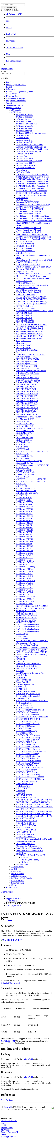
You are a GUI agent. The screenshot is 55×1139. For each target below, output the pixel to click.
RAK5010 (20, 661)
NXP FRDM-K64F (24, 315)
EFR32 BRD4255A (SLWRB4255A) (31, 304)
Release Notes (12, 887)
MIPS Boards (16, 871)
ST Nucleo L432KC (24, 583)
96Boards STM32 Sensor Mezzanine (31, 133)
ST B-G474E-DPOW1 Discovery (30, 188)
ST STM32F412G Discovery (28, 737)
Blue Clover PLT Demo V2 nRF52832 (32, 234)
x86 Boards (16, 110)
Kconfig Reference (13, 61)
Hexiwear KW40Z (24, 345)
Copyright (7, 1107)
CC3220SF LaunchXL (25, 248)
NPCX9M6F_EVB (24, 433)
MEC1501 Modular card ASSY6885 (31, 371)
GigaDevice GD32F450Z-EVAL (29, 336)
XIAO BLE (21, 853)
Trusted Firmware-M (14, 47)
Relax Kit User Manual (10, 983)
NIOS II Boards (17, 874)
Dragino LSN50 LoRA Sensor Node (31, 276)
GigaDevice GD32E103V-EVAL (29, 327)
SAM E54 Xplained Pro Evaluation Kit (32, 179)
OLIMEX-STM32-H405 (26, 615)
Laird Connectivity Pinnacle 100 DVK (32, 647)
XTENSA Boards (18, 876)
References (25, 862)
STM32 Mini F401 (24, 733)
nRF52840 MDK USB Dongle (29, 461)
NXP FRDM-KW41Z (25, 322)
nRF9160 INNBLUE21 (26, 488)
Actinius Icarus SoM (24, 142)
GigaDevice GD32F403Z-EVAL (29, 331)
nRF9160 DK (22, 495)
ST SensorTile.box (23, 703)
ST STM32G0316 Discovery (28, 756)
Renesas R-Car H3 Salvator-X (28, 664)
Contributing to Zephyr (15, 98)
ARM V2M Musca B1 (25, 834)
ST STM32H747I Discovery (28, 765)
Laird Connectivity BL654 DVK (29, 214)
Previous (9, 1100)
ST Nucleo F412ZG (24, 527)
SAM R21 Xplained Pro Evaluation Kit (32, 184)
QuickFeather (21, 657)
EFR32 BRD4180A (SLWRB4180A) (31, 299)
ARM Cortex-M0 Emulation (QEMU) (31, 650)
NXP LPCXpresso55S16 (26, 364)
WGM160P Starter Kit (25, 283)
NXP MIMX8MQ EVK (26, 389)
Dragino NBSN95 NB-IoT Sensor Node (32, 278)
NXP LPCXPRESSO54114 (27, 359)
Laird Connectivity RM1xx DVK (29, 673)
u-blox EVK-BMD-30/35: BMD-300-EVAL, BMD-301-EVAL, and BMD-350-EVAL (34, 801)
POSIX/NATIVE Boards (21, 878)
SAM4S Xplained (23, 689)
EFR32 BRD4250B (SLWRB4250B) (31, 301)
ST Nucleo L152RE (24, 578)
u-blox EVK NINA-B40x (26, 825)
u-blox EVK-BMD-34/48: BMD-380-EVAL (34, 816)
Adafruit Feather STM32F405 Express (32, 149)
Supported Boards (13, 108)
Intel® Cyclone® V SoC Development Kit (33, 267)
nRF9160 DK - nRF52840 (27, 493)
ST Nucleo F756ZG (24, 541)
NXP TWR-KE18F (24, 795)
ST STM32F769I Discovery (27, 754)
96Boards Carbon (23, 121)
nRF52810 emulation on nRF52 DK (31, 481)
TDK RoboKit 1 (23, 786)
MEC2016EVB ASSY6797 (27, 377)
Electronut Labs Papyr (25, 463)
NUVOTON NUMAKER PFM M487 (32, 606)
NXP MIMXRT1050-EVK (27, 401)
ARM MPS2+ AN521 (25, 424)
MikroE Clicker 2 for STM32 (28, 380)
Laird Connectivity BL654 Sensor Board (32, 216)
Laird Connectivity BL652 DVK (29, 209)
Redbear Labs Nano (24, 440)
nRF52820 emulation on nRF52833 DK (32, 451)
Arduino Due (21, 156)
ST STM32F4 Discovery (26, 744)
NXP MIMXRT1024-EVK (27, 398)
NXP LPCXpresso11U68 (26, 357)
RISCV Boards (17, 880)
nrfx (7, 21)
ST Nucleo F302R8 (24, 511)
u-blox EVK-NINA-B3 (25, 823)
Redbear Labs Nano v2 (25, 474)
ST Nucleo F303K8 (24, 514)
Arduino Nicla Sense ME (26, 165)
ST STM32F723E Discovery (28, 747)
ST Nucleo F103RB (24, 507)
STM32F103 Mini (23, 728)
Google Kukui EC (23, 341)
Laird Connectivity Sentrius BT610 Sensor (33, 239)
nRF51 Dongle (22, 447)
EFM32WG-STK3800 (25, 294)
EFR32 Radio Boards (25, 306)
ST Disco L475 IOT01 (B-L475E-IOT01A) (34, 274)
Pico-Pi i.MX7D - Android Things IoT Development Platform (32, 641)
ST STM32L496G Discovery (28, 774)
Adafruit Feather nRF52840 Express (31, 147)
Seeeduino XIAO (23, 698)
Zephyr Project (12, 34)
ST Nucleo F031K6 (24, 500)
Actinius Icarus (22, 138)
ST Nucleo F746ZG (24, 539)
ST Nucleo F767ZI (24, 544)
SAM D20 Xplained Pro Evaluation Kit (32, 174)
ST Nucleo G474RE (24, 555)
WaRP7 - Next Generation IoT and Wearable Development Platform (34, 840)
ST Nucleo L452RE (24, 587)
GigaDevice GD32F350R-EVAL (29, 329)
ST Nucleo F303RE (24, 516)
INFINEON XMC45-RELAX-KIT (30, 855)
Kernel (9, 87)
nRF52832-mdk (22, 449)
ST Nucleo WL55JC (24, 604)
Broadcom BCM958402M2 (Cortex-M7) (33, 204)
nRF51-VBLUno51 (24, 442)
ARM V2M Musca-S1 (25, 837)
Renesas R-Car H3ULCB (26, 666)
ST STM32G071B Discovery (28, 758)
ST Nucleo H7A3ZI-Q (25, 567)
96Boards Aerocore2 (24, 114)
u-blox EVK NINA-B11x (26, 820)
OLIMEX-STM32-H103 (26, 613)
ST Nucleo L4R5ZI (24, 594)
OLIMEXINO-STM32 (25, 622)
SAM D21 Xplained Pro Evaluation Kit (32, 177)
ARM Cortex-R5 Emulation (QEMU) (31, 654)
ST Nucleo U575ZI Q (25, 599)
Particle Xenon (22, 638)
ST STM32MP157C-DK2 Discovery (31, 779)
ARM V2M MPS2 (24, 421)
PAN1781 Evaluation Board (27, 629)
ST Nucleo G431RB (24, 553)
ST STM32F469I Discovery (27, 742)
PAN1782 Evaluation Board (27, 631)
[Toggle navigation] (18, 10)
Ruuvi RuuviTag (23, 682)
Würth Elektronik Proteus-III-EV (29, 850)
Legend (19, 352)
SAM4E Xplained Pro (25, 684)
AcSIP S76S (21, 677)
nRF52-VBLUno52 (24, 477)
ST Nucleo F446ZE (24, 537)
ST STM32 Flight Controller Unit (30, 710)
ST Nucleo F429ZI (24, 532)
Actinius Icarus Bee (24, 140)
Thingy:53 (20, 793)
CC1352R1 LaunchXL (25, 241)
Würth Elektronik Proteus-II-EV (29, 848)
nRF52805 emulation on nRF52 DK (31, 479)
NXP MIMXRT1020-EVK (27, 396)
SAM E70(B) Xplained (25, 691)
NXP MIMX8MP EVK (25, 387)
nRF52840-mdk (22, 458)
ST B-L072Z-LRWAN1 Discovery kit (31, 191)
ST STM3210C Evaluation (27, 712)
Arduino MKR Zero (24, 158)
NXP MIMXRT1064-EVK (27, 405)
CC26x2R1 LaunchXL (25, 246)
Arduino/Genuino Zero (25, 168)
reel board (20, 670)
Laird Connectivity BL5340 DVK (30, 207)
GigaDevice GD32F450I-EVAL (29, 334)
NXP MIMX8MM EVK (26, 384)
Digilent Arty (21, 170)
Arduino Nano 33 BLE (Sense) (29, 161)
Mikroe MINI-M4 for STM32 (28, 382)
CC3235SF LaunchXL (25, 251)
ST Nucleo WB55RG (25, 601)
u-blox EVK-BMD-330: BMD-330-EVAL (33, 804)
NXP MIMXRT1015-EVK (27, 394)
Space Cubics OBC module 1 (28, 696)
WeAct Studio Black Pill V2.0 (28, 232)
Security (9, 103)
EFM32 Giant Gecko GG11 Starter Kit (32, 285)
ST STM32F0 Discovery (26, 726)
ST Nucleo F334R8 (24, 518)
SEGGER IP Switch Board (27, 350)
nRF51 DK (21, 444)
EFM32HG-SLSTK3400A (27, 287)
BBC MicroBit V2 (23, 200)
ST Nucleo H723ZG (24, 557)
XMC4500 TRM (8, 1041)
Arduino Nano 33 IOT (25, 163)
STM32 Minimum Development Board (32, 717)
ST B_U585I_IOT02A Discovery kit (31, 195)
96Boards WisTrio (23, 135)
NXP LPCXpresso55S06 (26, 361)
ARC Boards (16, 869)
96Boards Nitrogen (24, 131)
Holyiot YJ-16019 (23, 347)
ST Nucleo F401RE (24, 521)
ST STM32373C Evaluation (27, 714)
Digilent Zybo (22, 864)
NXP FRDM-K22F (24, 313)
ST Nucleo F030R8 (24, 497)
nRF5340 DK (22, 486)
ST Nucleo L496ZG (24, 592)
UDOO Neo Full (23, 827)
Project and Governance (16, 101)
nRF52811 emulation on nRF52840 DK (32, 465)
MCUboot (10, 41)
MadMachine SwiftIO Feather (28, 417)
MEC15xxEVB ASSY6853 (27, 373)
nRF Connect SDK (14, 14)
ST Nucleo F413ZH (24, 530)
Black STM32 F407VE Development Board (34, 221)
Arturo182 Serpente (24, 705)
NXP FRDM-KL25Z (25, 320)
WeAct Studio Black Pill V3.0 (28, 230)
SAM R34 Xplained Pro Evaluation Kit (32, 186)
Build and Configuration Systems (19, 91)
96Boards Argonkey (24, 117)
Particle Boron (22, 636)
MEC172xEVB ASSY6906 (27, 375)
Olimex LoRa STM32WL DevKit (30, 608)
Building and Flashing (30, 860)
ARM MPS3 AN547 (24, 426)
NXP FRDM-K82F (24, 317)
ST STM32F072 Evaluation (27, 721)
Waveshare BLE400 (24, 437)
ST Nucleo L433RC (24, 585)
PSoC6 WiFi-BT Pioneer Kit (28, 264)
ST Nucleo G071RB (24, 548)
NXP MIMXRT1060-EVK (27, 403)
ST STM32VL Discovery (26, 781)
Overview (25, 857)
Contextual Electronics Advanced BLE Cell (34, 260)
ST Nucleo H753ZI (24, 564)
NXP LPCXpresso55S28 (26, 366)
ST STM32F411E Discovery (28, 735)
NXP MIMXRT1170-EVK (27, 410)
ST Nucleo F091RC (24, 504)
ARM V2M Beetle (24, 832)
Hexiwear (20, 343)
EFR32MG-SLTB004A (26, 308)
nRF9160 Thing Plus (24, 707)
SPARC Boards (17, 883)
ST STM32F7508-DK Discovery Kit (31, 751)
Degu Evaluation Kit (24, 271)
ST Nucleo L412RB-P (25, 580)
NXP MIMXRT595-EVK (26, 412)
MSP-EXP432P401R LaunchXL (29, 428)
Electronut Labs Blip (24, 456)
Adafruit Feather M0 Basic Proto (29, 144)
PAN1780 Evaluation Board (27, 627)
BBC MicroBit (22, 197)
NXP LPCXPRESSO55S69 (27, 368)
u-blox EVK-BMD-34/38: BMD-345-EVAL (34, 811)
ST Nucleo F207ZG (24, 509)
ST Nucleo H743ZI (24, 560)
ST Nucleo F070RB (24, 502)
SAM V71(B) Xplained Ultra (28, 694)
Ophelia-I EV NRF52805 (26, 846)
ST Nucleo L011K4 (24, 569)
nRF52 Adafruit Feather (26, 472)
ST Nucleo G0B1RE (24, 551)
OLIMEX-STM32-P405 (26, 620)
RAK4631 (20, 659)
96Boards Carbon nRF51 (26, 124)
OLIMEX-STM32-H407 (26, 617)
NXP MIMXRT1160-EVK (27, 407)
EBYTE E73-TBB (24, 281)
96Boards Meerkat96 (24, 126)
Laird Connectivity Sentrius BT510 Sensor (33, 237)
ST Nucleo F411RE (24, 525)
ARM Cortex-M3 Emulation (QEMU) (31, 652)
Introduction (11, 82)
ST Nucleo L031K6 (24, 571)
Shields (14, 885)
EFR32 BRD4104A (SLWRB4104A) (31, 297)
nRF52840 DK (22, 467)
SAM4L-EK (21, 687)
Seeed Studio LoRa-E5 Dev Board (30, 354)
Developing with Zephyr (16, 84)
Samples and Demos (14, 105)
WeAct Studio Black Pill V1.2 (28, 227)
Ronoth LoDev (22, 675)
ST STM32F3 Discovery (26, 730)
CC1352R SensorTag (25, 244)
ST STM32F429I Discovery (27, 740)
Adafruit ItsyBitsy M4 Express (28, 151)
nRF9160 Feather (23, 253)
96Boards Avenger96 (25, 119)
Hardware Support (13, 96)
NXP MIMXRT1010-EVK (27, 391)
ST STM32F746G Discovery (28, 749)
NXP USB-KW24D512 (26, 830)
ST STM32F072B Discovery (28, 724)
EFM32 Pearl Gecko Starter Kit (29, 290)
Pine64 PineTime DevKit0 (27, 645)
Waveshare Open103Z (25, 844)
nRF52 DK (21, 484)
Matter (8, 54)
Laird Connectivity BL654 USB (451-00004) (34, 218)
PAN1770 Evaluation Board (27, 624)
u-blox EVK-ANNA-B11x (27, 818)
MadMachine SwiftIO (25, 419)
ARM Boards (16, 112)
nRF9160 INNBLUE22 (26, 491)
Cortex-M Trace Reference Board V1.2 (32, 700)
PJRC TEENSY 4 (23, 788)
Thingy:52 (20, 790)
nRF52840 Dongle (24, 470)
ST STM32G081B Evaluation (28, 760)
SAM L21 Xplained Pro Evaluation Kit (32, 181)
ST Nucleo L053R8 (24, 574)
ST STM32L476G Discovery (28, 772)
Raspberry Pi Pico (23, 680)
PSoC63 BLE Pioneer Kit (26, 262)
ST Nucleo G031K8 (24, 546)
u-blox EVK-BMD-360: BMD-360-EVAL (33, 814)
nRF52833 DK (22, 454)
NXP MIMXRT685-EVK (26, 414)
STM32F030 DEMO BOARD (28, 719)
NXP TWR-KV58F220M (26, 797)
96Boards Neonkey (24, 128)
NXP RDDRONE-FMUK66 (28, 668)
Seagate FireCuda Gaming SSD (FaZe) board (34, 311)
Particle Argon (22, 634)
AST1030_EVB (23, 172)
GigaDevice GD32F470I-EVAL (29, 338)
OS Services (11, 89)
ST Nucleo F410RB (24, 523)
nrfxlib (9, 27)
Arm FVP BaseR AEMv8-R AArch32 (31, 324)
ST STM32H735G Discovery (28, 763)
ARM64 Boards (17, 867)
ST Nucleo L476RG (24, 590)
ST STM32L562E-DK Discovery (30, 777)
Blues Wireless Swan (24, 784)
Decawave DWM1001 (25, 269)
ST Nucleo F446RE (24, 534)
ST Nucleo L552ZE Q (25, 597)
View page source (13, 905)
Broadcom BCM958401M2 (27, 202)
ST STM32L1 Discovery (26, 770)
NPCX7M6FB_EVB (25, 431)
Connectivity (11, 94)
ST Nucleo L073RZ (24, 576)
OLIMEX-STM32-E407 (26, 610)
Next (3, 1100)
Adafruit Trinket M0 (24, 154)
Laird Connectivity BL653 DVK (29, 211)
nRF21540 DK (22, 435)
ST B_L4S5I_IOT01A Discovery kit (31, 193)
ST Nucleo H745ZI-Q (25, 562)
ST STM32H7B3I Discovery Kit (29, 767)
